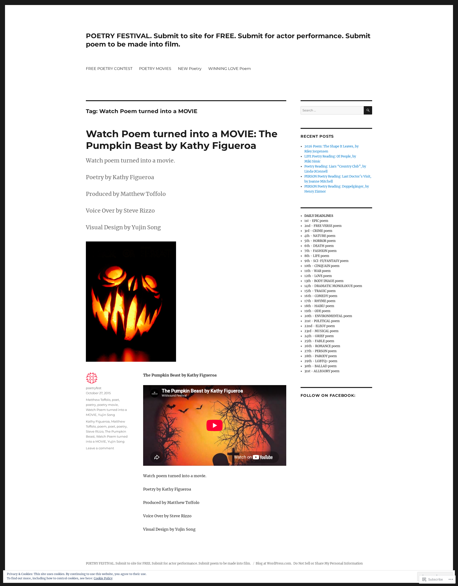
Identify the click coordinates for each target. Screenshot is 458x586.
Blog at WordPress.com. (274, 563)
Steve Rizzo (95, 431)
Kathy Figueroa (98, 421)
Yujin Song (106, 415)
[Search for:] (332, 110)
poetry (91, 405)
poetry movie (107, 405)
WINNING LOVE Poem (229, 68)
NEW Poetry (190, 68)
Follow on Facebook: (328, 395)
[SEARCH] (368, 110)
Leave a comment (100, 448)
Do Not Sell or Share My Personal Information (328, 563)
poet (115, 400)
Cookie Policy (103, 578)
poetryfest (93, 388)
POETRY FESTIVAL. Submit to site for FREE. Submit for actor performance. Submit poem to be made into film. (168, 563)
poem (102, 426)
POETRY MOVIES (155, 68)
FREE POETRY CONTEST (109, 68)
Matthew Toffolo (98, 400)
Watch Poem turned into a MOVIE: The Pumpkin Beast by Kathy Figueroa (181, 139)
